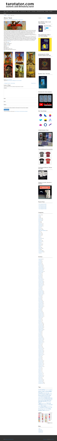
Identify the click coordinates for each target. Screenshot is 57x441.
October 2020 (40, 328)
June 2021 (40, 319)
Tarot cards (44, 404)
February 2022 (41, 312)
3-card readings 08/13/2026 (42, 208)
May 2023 (40, 298)
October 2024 (40, 283)
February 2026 (41, 265)
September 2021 (41, 316)
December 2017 (41, 363)
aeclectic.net (9, 41)
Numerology (40, 238)
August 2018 (40, 355)
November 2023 (41, 292)
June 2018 (40, 357)
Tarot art (42, 403)
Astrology (40, 218)
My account (15, 11)
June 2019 (40, 344)
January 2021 (40, 325)
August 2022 (40, 307)
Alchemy (40, 214)
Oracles (40, 239)
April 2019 (40, 346)
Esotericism (40, 229)
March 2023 (40, 300)
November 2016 (41, 375)
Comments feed (41, 430)
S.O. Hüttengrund (13, 80)
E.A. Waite (46, 394)
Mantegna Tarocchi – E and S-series (9, 83)
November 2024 (41, 282)
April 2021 (40, 321)
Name (5, 98)
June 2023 (40, 297)
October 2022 (40, 304)
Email (5, 101)
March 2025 (40, 278)
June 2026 (40, 261)
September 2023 (41, 293)
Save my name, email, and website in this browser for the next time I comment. (16, 107)
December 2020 (41, 326)
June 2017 (40, 368)
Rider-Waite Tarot (41, 401)
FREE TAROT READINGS (42, 230)
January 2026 (40, 266)
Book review (40, 220)
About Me (50, 11)
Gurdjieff (39, 396)
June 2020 (40, 332)
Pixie (43, 400)
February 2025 (41, 279)
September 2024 (41, 284)
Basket (7, 11)
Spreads (40, 247)
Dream (39, 227)
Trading (40, 252)
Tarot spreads (33, 11)
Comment (5, 87)
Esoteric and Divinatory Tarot (9, 439)
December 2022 (41, 303)
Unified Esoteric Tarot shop (40, 11)
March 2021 (40, 322)
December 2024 (41, 281)
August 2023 (40, 294)
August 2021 (40, 317)
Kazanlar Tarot (33, 83)
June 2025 (40, 274)
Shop (18, 11)
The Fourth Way (41, 251)
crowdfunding (40, 224)
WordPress (52, 439)
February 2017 (41, 373)
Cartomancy (40, 223)
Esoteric (39, 395)
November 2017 (41, 364)
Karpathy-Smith (47, 396)
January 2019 (40, 349)
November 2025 (41, 269)
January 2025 (40, 280)
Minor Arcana (44, 399)
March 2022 (40, 311)
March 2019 (40, 347)
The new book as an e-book (42, 205)
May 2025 (40, 275)
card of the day (46, 393)
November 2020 (41, 327)
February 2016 (41, 379)
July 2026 (40, 260)
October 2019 (40, 340)
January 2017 (40, 374)
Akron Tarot (9, 80)
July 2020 (40, 331)
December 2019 (41, 338)
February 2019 (41, 348)
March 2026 (40, 264)
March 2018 (40, 359)
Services (5, 13)
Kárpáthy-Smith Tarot (48, 398)
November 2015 (41, 383)
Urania (8, 44)
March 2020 (40, 336)
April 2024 (40, 289)
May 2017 (40, 369)
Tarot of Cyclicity (48, 406)
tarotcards (47, 404)
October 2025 (40, 270)
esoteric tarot (43, 395)
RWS (45, 401)
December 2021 (41, 313)
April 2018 (40, 358)
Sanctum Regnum (49, 401)
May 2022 (40, 309)
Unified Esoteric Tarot (44, 409)
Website (5, 104)
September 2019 (41, 341)
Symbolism (40, 248)
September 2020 (41, 329)
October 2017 (40, 365)
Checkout (11, 11)
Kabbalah (40, 233)
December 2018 (41, 350)
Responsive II (45, 439)
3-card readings (41, 389)
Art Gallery (46, 11)
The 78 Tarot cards (23, 11)
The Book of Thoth (43, 407)
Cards (39, 222)
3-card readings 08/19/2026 (42, 206)
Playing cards (40, 241)
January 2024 (40, 290)
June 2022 (40, 308)
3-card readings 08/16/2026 (42, 207)
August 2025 (40, 272)
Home (4, 11)
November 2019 (41, 339)
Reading (40, 245)
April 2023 (40, 299)
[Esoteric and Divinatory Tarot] (20, 5)
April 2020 (40, 335)
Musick (39, 237)
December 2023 (41, 291)
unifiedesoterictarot (47, 410)
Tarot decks (28, 11)
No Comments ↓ (21, 19)
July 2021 (40, 318)
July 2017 (40, 367)
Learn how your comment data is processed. (21, 111)
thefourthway (48, 407)
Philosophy (40, 240)
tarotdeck (39, 406)
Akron (4, 50)
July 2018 (40, 356)
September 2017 (41, 366)
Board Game (40, 219)
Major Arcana (40, 399)
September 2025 (41, 271)
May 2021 (40, 320)
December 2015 (41, 382)
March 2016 (40, 378)
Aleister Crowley (41, 391)
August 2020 (40, 330)
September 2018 (41, 354)
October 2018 (40, 353)
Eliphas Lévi (50, 394)
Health (39, 231)
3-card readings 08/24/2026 (42, 204)
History (39, 232)
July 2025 (40, 273)
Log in (39, 428)
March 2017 (40, 372)
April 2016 (40, 377)
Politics (39, 242)
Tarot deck (51, 404)
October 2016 (40, 376)
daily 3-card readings (41, 394)
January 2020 (40, 337)
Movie (39, 236)
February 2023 (41, 301)
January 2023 (40, 302)
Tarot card (45, 403)
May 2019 (40, 345)
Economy (40, 228)
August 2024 (40, 285)
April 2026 (40, 263)
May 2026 (40, 262)
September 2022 (41, 306)
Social (39, 246)
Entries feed (40, 429)
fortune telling (48, 395)
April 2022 (40, 310)
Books (39, 221)
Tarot (9, 15)
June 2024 (40, 288)
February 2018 (41, 360)
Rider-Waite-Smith (47, 400)
